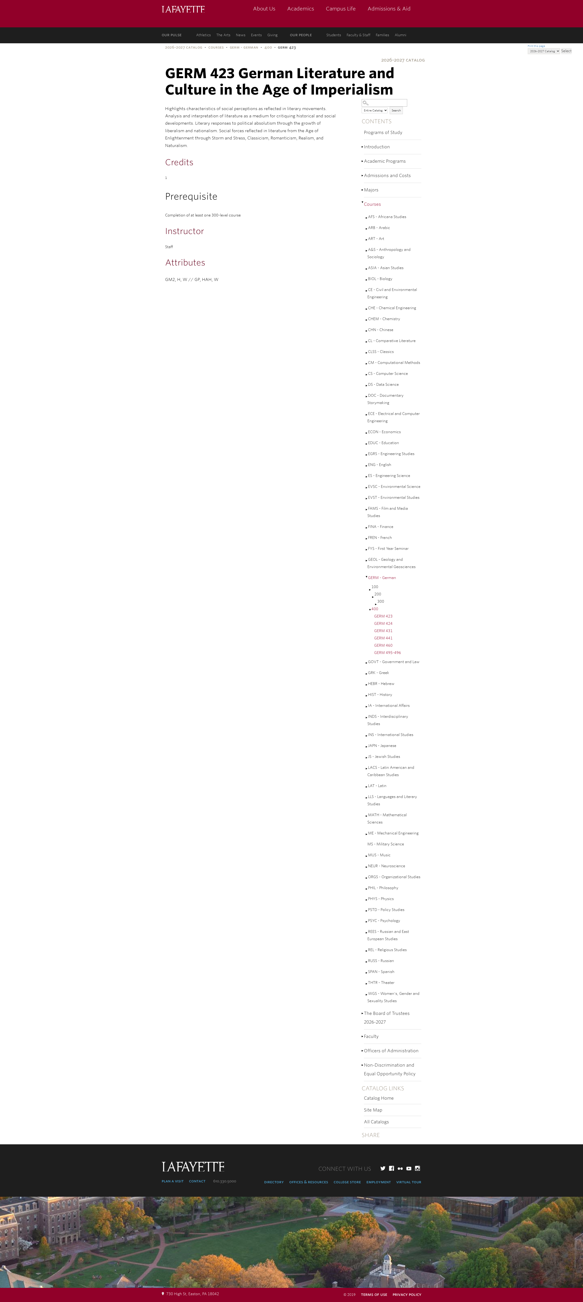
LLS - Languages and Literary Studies (392, 800)
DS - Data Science (383, 384)
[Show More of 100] (370, 590)
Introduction (377, 146)
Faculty (371, 1036)
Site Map (373, 1110)
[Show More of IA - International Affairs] (367, 707)
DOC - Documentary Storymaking (385, 399)
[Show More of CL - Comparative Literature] (367, 342)
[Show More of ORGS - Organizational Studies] (367, 878)
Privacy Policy (407, 1294)
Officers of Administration (391, 1050)
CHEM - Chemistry (384, 319)
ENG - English (379, 465)
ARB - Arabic (379, 228)
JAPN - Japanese (382, 746)
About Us (264, 9)
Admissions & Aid (389, 9)
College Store (347, 1182)
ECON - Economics (384, 432)
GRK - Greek (378, 673)
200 (377, 594)
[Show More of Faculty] (363, 1036)
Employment (378, 1182)
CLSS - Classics (381, 352)
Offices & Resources (308, 1182)
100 (374, 587)
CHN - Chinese (380, 330)
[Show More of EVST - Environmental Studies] (367, 499)
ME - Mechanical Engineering (393, 833)
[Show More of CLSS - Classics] (367, 353)
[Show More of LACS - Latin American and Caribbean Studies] (367, 769)
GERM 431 (383, 631)
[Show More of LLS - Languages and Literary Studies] (367, 798)
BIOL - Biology (380, 279)
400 (268, 47)
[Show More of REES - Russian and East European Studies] (367, 933)
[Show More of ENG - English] (367, 466)
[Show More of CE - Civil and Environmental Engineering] (367, 291)
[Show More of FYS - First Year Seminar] (367, 550)
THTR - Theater (381, 982)
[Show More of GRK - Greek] (367, 674)
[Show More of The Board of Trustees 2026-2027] (363, 1013)
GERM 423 (383, 616)
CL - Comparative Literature (392, 341)
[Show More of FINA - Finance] (367, 528)
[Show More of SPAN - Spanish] (367, 973)
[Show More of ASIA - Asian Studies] (367, 269)
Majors (371, 190)
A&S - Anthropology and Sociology (389, 253)
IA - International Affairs (389, 705)
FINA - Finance (380, 527)
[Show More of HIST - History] (367, 696)
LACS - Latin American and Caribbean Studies (390, 771)
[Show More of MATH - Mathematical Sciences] (367, 816)
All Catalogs (376, 1121)
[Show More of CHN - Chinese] (367, 331)
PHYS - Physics (381, 899)
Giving (272, 35)
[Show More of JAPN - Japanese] (367, 747)
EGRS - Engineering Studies (391, 454)
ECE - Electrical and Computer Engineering (393, 417)
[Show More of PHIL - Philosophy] (367, 889)
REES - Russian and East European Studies (388, 935)
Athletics (203, 35)
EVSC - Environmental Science (394, 486)
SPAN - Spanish (381, 972)
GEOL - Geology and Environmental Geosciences (391, 563)
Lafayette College (183, 10)
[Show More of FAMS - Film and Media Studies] (367, 510)
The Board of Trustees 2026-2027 (387, 1018)
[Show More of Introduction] (363, 147)
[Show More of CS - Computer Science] (367, 375)
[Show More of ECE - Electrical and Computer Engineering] (367, 415)
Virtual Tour (408, 1182)
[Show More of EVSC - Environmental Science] (367, 488)
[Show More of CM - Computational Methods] (367, 364)
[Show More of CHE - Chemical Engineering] (367, 309)
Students (333, 35)
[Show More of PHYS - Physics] (367, 900)
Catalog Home (379, 1098)
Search (396, 110)
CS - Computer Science (388, 373)
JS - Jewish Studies (384, 756)
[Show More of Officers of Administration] (363, 1051)
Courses (216, 47)
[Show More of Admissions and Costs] (363, 176)
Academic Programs (385, 161)
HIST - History (380, 694)
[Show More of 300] (376, 604)
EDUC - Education (383, 443)
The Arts (223, 35)
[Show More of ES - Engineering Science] (367, 477)
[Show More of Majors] (363, 190)
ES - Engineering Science (389, 475)
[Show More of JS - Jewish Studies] (367, 758)
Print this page (536, 46)
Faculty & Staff (358, 35)
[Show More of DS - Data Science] (367, 386)
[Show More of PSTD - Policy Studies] (367, 911)
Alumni (400, 35)
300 (380, 601)
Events (256, 35)
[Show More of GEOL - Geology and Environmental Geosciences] (367, 561)
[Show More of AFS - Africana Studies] (367, 218)
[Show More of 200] (373, 597)
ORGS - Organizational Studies (394, 877)
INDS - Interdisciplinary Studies (387, 720)
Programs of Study (383, 132)
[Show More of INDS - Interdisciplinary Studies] (367, 718)
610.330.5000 (224, 1181)
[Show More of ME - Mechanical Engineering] (367, 834)
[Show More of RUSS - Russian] (367, 962)
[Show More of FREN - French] (367, 539)
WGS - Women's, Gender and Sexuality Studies (393, 997)
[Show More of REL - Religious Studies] (367, 951)
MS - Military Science (385, 844)
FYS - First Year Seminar (388, 548)
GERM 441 (383, 638)
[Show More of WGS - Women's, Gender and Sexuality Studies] (367, 995)
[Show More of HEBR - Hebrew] (367, 685)
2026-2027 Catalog (183, 47)
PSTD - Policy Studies (386, 910)
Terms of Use (374, 1294)
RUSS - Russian (381, 961)
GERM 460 (383, 645)
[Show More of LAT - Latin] (367, 787)
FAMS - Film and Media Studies (387, 512)
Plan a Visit (173, 1181)
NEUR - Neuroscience (386, 866)
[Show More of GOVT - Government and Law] (367, 663)
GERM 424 (383, 623)
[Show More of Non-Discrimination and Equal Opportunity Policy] (363, 1065)
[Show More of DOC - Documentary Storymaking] (367, 397)
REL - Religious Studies (387, 950)
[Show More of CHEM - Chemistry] (367, 320)
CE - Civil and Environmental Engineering (392, 293)
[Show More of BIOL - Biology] (367, 280)
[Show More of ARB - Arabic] (367, 229)
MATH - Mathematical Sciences (387, 818)
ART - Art (376, 239)
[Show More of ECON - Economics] (367, 433)
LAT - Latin (377, 786)
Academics (300, 9)
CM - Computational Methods (394, 362)
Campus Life (341, 9)
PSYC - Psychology (384, 921)
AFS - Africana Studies (387, 217)
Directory (274, 1182)
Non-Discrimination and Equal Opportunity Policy (390, 1069)
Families (382, 35)
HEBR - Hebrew (381, 684)
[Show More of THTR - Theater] (367, 984)
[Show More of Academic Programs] (363, 161)
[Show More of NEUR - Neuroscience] (367, 867)
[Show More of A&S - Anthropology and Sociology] (367, 251)
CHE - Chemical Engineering (392, 308)
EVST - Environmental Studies (393, 497)
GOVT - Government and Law (393, 662)
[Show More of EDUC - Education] (367, 444)
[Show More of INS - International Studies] (367, 736)
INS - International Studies (390, 735)
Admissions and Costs (387, 175)
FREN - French (380, 537)
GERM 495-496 (387, 653)
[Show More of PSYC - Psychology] (367, 922)
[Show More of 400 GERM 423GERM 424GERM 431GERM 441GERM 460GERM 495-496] (370, 610)
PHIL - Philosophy (383, 888)
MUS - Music (379, 855)
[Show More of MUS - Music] (367, 856)
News (240, 35)
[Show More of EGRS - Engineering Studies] (367, 455)
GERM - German (244, 47)
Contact (197, 1181)
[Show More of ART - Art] (367, 240)
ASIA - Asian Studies (386, 268)
